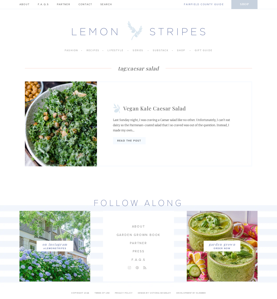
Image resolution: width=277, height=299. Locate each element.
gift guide (203, 50)
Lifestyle (115, 50)
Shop (244, 4)
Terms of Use (102, 293)
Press (139, 251)
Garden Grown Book (139, 235)
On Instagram (54, 244)
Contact (85, 4)
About (24, 4)
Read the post (129, 140)
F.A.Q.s (43, 4)
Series (138, 50)
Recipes (93, 50)
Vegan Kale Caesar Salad (154, 108)
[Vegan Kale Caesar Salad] (61, 123)
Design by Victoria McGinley (154, 293)
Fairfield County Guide (204, 4)
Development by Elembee (191, 293)
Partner (63, 4)
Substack (161, 50)
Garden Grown (222, 244)
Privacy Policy (124, 293)
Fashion (71, 50)
